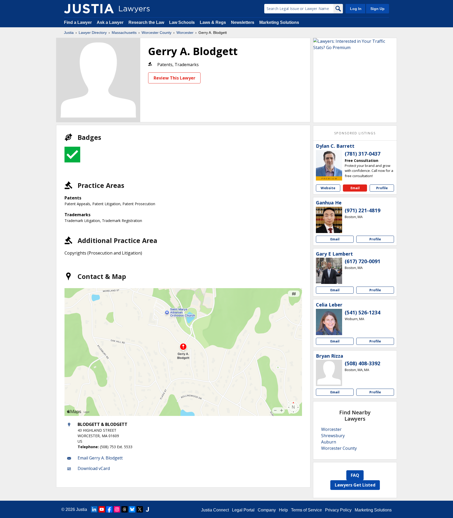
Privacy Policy (338, 510)
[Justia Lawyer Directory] (89, 8)
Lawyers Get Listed (355, 485)
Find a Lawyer (78, 22)
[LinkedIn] (94, 509)
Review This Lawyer (174, 78)
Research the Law (146, 22)
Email (355, 188)
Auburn (328, 442)
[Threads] (124, 509)
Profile (382, 188)
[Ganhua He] (329, 220)
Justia (69, 32)
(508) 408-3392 (362, 363)
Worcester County (156, 32)
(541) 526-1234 (362, 312)
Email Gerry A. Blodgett (100, 458)
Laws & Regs (213, 22)
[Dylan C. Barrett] (329, 163)
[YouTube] (102, 509)
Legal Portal (243, 510)
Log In (356, 9)
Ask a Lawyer (111, 22)
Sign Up (377, 9)
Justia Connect (215, 510)
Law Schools (182, 22)
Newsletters (242, 22)
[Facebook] (109, 509)
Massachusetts (124, 32)
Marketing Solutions (279, 22)
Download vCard (94, 468)
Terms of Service (306, 510)
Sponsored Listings (355, 133)
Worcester (184, 32)
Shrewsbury (333, 435)
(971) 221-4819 (362, 210)
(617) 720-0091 (362, 261)
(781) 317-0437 (362, 153)
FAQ (355, 475)
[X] (140, 509)
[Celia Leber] (329, 322)
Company (267, 510)
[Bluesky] (132, 509)
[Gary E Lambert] (329, 271)
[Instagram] (117, 509)
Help (283, 510)
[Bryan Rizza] (329, 373)
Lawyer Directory (93, 32)
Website (328, 188)
